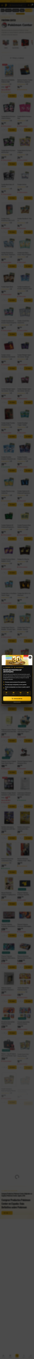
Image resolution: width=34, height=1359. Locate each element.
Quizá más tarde (17, 702)
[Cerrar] (30, 657)
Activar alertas (18, 698)
